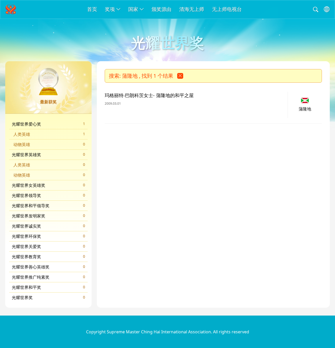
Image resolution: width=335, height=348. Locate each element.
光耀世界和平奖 (48, 287)
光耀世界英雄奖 (48, 155)
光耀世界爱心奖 (48, 124)
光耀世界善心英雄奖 (48, 267)
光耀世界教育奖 (48, 257)
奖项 (110, 9)
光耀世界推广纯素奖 (48, 277)
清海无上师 (191, 9)
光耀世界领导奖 (48, 195)
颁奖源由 (161, 9)
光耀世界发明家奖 (48, 216)
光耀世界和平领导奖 (48, 206)
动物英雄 (49, 144)
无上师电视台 (227, 9)
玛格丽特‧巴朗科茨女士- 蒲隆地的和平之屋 (149, 95)
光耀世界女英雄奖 (48, 185)
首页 (92, 9)
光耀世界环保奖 (48, 236)
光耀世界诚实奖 (48, 226)
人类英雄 (49, 134)
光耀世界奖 (48, 297)
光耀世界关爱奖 (48, 246)
